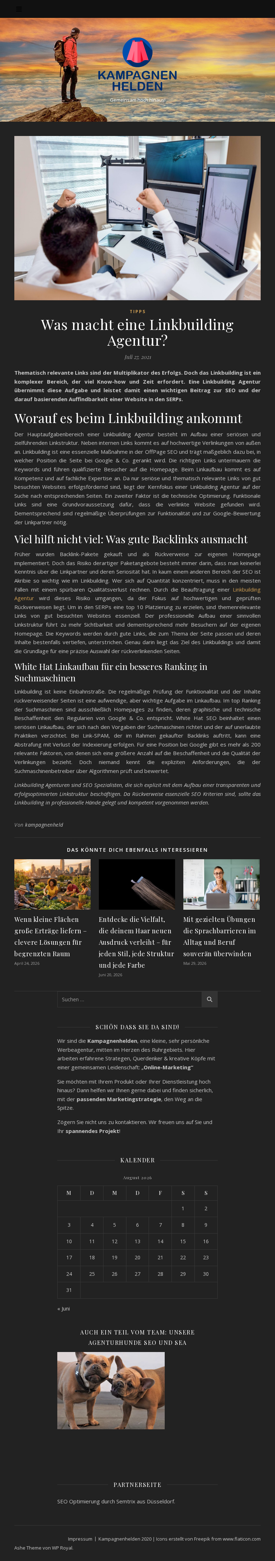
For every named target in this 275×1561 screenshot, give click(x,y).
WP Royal (62, 1548)
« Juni (63, 1308)
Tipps (138, 311)
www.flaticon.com (242, 1539)
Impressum (80, 1539)
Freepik (202, 1539)
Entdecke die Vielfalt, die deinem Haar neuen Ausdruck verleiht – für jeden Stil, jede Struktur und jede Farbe (136, 942)
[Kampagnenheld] (137, 64)
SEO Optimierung (78, 1501)
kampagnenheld (44, 824)
